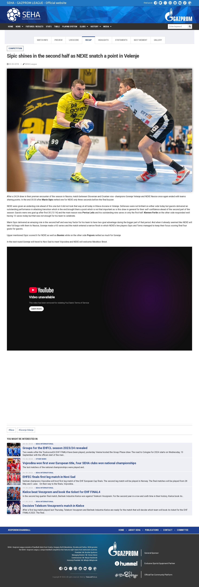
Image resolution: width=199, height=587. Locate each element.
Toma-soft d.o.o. (91, 577)
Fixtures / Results (34, 26)
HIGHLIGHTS (103, 40)
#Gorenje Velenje (26, 430)
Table (57, 26)
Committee (182, 530)
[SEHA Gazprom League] (24, 14)
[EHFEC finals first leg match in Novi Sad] (13, 478)
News (18, 26)
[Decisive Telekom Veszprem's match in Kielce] (13, 507)
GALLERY (158, 40)
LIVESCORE (74, 40)
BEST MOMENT (140, 40)
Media (106, 26)
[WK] (180, 3)
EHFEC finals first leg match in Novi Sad (49, 477)
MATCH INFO (42, 40)
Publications (152, 530)
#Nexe (11, 430)
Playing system (69, 26)
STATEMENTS (121, 40)
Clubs (83, 26)
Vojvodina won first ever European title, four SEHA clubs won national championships (79, 463)
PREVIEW (58, 40)
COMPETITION (15, 48)
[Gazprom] (178, 14)
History (94, 26)
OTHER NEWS (41, 459)
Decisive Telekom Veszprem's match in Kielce (53, 505)
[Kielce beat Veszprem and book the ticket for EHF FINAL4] (13, 493)
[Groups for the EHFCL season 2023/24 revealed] (13, 449)
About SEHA (134, 530)
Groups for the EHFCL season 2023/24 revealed (55, 448)
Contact (167, 530)
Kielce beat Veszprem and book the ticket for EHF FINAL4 (61, 492)
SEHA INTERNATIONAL (44, 444)
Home (10, 26)
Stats (49, 26)
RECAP (88, 40)
